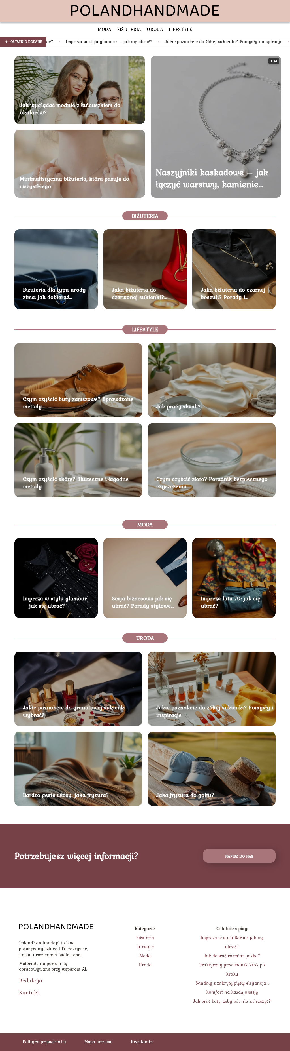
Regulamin (142, 1041)
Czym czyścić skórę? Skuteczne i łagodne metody (76, 482)
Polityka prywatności (44, 1041)
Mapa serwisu (98, 1041)
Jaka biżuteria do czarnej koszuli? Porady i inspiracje (233, 293)
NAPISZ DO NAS (239, 856)
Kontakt (29, 992)
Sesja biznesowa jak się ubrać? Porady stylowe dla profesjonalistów (142, 602)
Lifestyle (145, 329)
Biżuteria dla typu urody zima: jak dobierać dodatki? (54, 293)
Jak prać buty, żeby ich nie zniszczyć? (232, 1001)
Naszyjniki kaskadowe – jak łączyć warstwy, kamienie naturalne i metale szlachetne (212, 178)
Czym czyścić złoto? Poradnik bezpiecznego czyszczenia (212, 482)
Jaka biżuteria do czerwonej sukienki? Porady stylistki (138, 293)
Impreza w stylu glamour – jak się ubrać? (57, 42)
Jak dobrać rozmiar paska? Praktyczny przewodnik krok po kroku (232, 964)
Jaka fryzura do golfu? (185, 795)
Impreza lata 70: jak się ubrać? (230, 602)
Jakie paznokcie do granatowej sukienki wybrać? (74, 711)
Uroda (145, 638)
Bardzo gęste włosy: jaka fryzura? (66, 795)
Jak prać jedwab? (178, 406)
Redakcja (30, 980)
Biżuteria (145, 216)
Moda (145, 524)
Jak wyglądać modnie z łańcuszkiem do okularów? (70, 108)
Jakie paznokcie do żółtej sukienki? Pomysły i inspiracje (172, 42)
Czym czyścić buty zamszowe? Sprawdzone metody (78, 402)
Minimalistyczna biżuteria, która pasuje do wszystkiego (74, 182)
